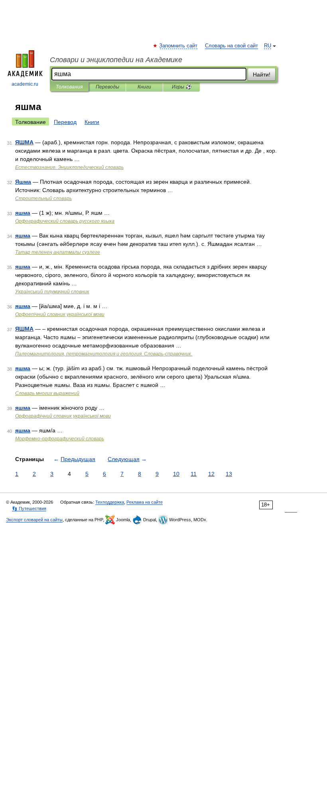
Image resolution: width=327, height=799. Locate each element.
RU (267, 46)
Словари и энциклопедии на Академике (116, 60)
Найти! (261, 74)
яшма (22, 213)
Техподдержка (109, 502)
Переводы (107, 87)
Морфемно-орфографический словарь (59, 439)
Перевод (65, 122)
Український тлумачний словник (52, 291)
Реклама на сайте (144, 502)
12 (211, 474)
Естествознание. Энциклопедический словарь (69, 167)
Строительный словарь (43, 198)
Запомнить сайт (178, 46)
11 (194, 474)
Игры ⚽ (181, 87)
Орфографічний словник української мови (63, 416)
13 (229, 474)
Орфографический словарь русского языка (64, 221)
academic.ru (25, 84)
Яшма (23, 182)
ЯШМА (24, 142)
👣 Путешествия (29, 508)
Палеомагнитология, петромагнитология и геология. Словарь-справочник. (103, 354)
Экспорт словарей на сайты (34, 519)
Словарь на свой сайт (231, 46)
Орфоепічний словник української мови (59, 314)
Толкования (69, 87)
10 (176, 474)
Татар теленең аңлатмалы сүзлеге (57, 252)
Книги (144, 87)
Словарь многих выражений (47, 393)
